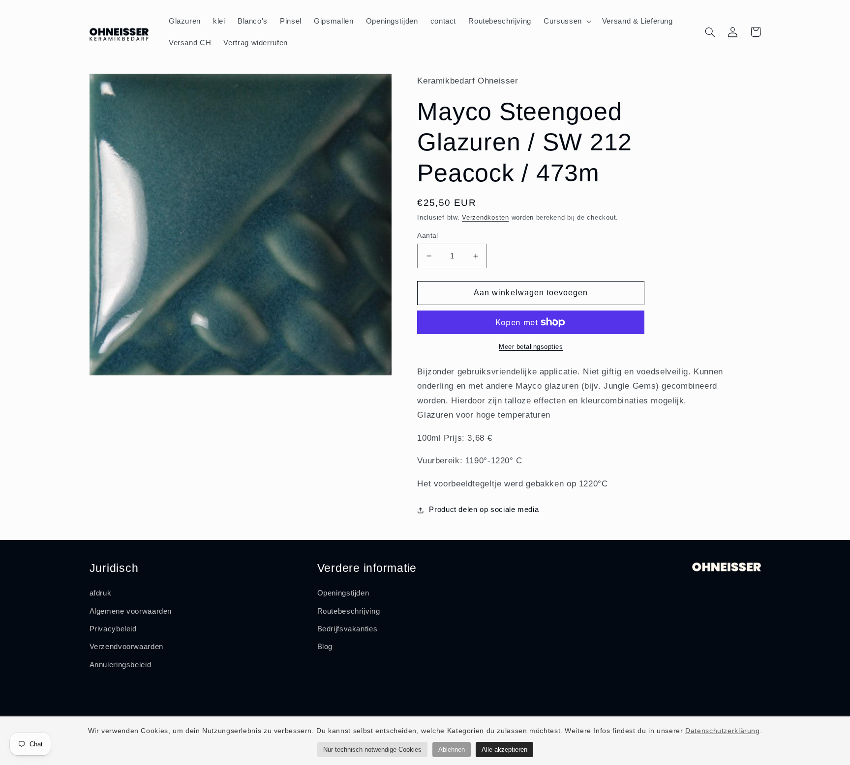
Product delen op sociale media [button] (484, 509)
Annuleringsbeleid (121, 665)
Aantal (427, 235)
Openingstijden (343, 593)
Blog (325, 647)
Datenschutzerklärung (722, 731)
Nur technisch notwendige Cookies (372, 749)
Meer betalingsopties (531, 346)
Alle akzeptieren (504, 749)
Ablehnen (451, 749)
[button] (567, 21)
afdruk (101, 593)
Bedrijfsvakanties (347, 629)
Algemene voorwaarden (131, 611)
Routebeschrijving (348, 611)
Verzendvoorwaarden (126, 647)
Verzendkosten (485, 217)
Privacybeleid (113, 629)
